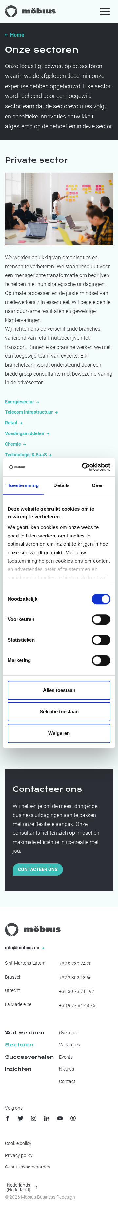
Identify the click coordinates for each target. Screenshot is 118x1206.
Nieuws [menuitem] (66, 1069)
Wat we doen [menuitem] (24, 1033)
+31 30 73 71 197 (76, 991)
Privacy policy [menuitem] (19, 1155)
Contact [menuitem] (67, 1081)
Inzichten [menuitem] (18, 1069)
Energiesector (20, 401)
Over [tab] (97, 485)
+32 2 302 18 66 (75, 977)
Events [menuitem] (66, 1057)
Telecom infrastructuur (29, 412)
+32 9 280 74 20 (75, 963)
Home (17, 35)
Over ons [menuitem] (68, 1032)
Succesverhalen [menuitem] (29, 1057)
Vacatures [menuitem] (69, 1044)
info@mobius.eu (22, 947)
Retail (11, 422)
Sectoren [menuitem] (19, 1045)
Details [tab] (61, 485)
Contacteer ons (38, 869)
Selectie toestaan (59, 711)
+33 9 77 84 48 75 (77, 1005)
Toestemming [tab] (23, 485)
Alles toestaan (59, 690)
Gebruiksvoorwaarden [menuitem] (27, 1166)
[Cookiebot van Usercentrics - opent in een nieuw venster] (83, 467)
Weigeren (59, 733)
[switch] (101, 619)
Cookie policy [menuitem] (18, 1143)
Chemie (13, 444)
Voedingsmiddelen (25, 433)
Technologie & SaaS (26, 454)
